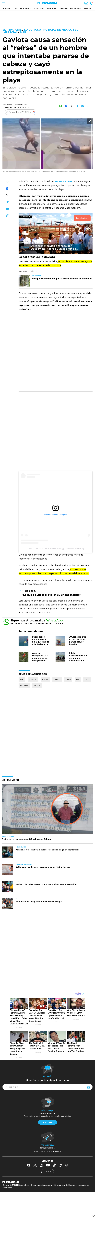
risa (77, 679)
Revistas (87, 8)
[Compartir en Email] (82, 106)
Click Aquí (47, 1122)
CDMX (15, 8)
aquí (62, 623)
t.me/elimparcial (47, 1148)
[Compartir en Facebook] (66, 106)
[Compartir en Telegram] (77, 106)
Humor (45, 679)
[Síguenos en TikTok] (54, 1165)
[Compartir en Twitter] (71, 106)
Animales (24, 685)
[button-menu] (3, 3)
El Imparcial (12, 29)
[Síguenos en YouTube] (48, 1165)
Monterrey (51, 8)
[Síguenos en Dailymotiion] (66, 1165)
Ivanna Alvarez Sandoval (16, 105)
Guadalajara (39, 8)
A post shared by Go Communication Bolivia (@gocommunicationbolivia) (55, 549)
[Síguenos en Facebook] (28, 1165)
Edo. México (25, 8)
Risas (87, 679)
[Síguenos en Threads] (60, 1165)
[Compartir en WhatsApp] (60, 106)
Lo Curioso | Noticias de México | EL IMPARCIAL (40, 31)
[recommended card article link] (24, 281)
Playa (68, 679)
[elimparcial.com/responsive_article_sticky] (93, 1216)
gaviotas (32, 679)
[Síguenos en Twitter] (35, 1165)
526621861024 (47, 1113)
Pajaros (37, 685)
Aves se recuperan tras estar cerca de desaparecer (40, 657)
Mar (23, 32)
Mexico (57, 679)
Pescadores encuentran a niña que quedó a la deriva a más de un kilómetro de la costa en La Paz (41, 644)
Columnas (63, 8)
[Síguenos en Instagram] (41, 1165)
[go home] (47, 1182)
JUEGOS (6, 8)
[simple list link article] (47, 810)
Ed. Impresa (75, 8)
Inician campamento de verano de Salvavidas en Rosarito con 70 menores (78, 659)
